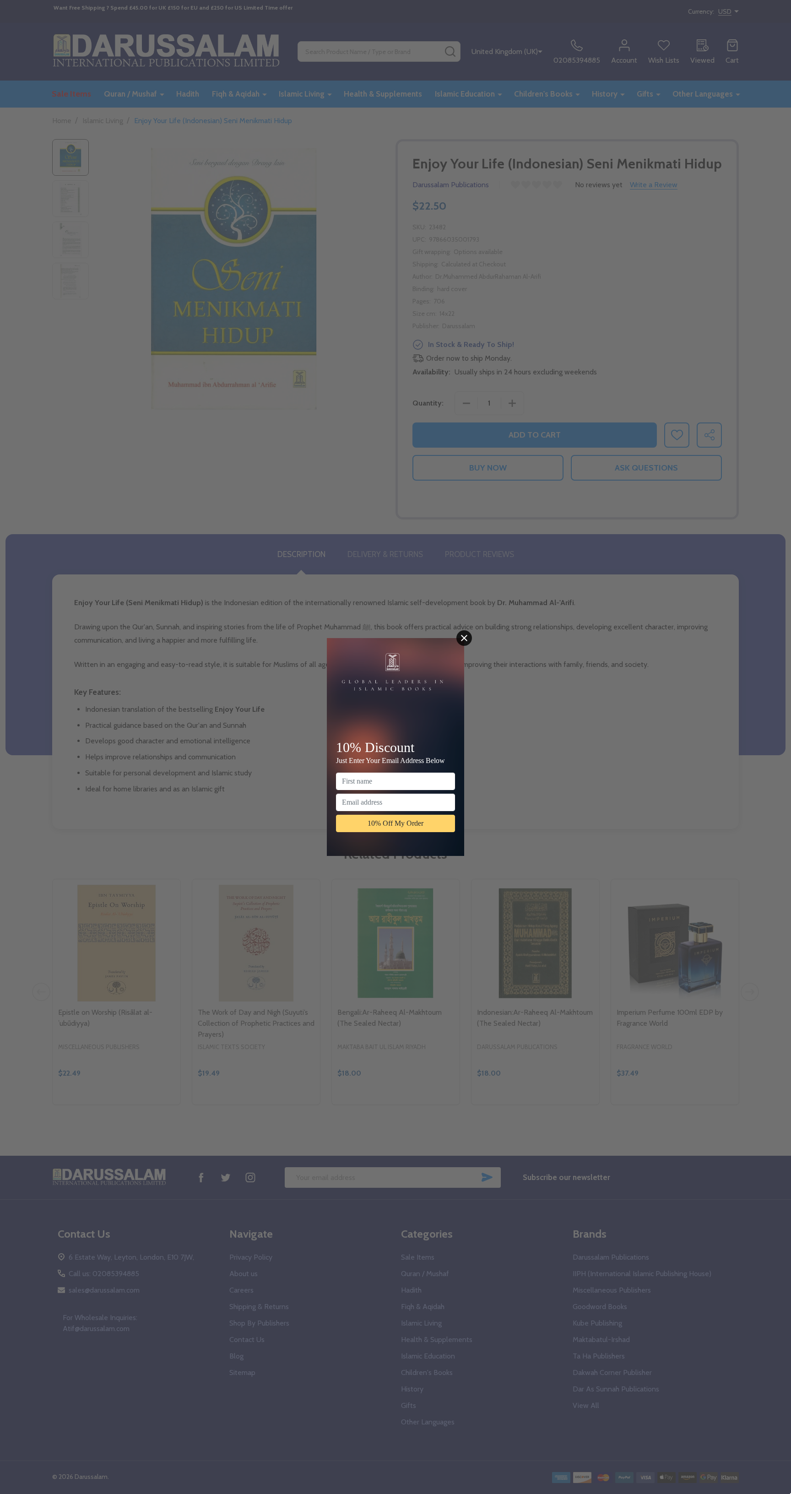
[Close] (464, 638)
